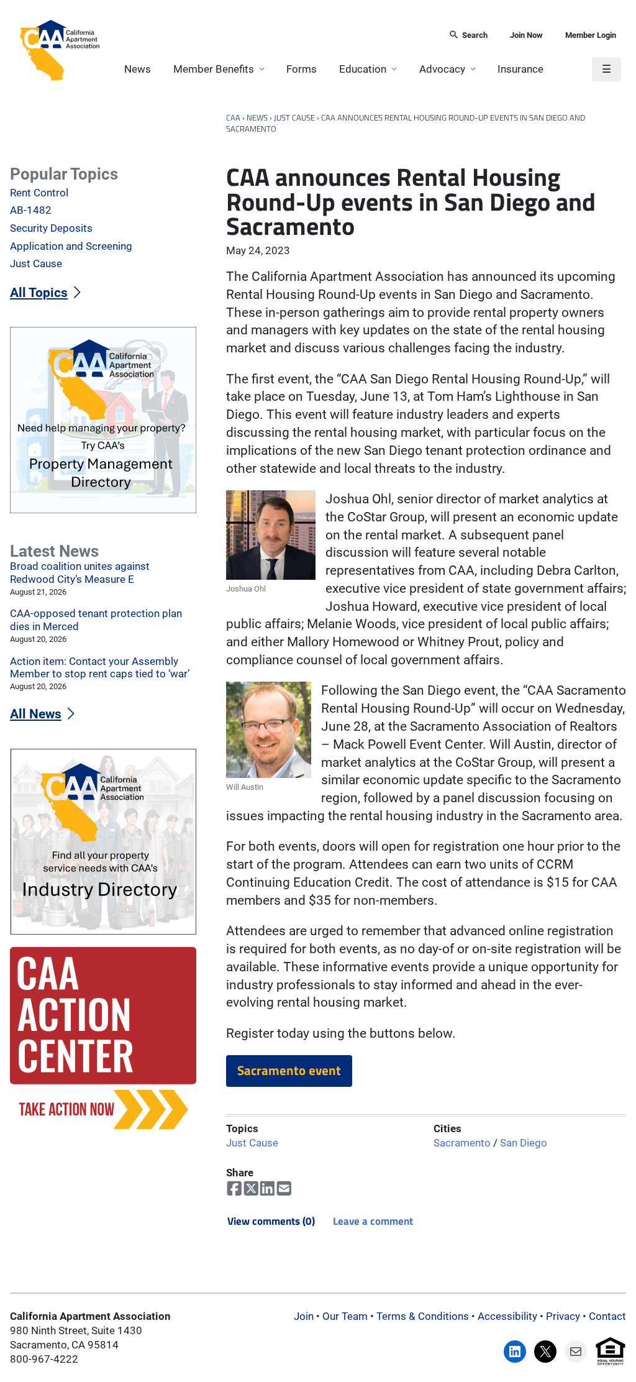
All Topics (39, 292)
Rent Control (39, 193)
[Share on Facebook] (234, 1188)
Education (362, 69)
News (137, 69)
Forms (301, 69)
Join (304, 1316)
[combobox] (270, 36)
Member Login (590, 35)
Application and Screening (71, 246)
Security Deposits (51, 228)
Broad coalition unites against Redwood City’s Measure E (80, 573)
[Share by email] (284, 1188)
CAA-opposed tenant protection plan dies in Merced (96, 620)
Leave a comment (373, 1221)
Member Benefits (213, 69)
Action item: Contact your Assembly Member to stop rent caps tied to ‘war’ (99, 668)
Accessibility (507, 1316)
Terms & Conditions (422, 1316)
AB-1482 (31, 210)
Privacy (563, 1316)
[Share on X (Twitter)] (251, 1188)
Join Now (526, 35)
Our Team (345, 1316)
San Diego (523, 1144)
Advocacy (442, 69)
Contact (607, 1316)
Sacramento (462, 1144)
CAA (233, 117)
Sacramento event (289, 1070)
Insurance (520, 69)
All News (35, 714)
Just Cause (294, 117)
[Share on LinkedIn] (267, 1188)
